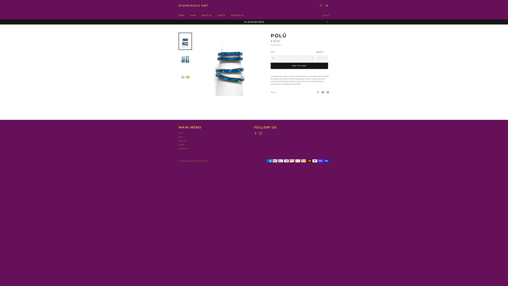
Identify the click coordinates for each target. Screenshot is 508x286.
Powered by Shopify (200, 161)
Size (272, 52)
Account (326, 15)
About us (207, 15)
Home (182, 15)
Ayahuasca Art (193, 5)
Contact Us (237, 15)
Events (221, 15)
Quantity (320, 52)
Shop (193, 15)
